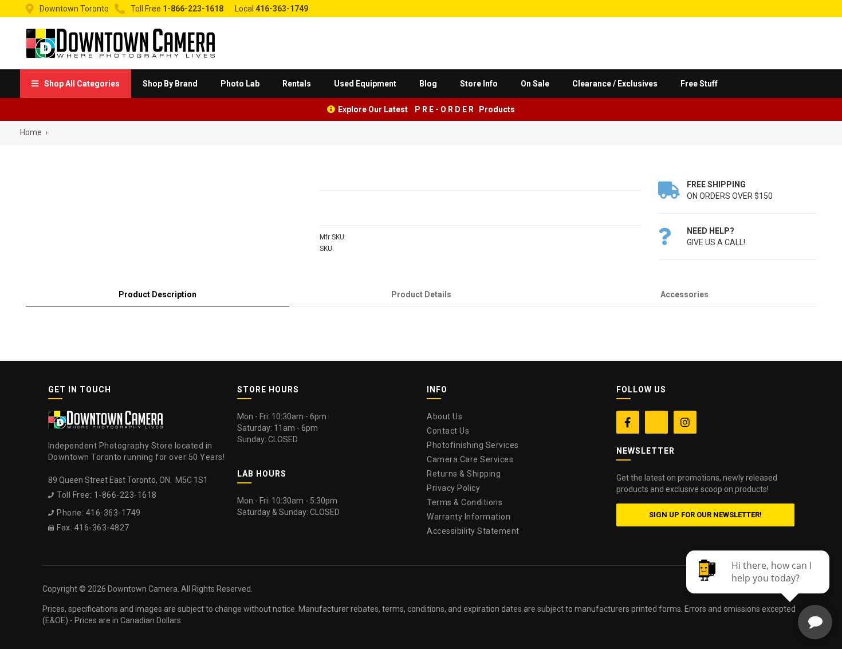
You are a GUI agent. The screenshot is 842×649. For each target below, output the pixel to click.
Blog (428, 83)
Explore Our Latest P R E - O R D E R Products (426, 109)
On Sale (535, 83)
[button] (75, 83)
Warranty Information (468, 516)
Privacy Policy (453, 488)
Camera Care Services (470, 459)
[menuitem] (75, 83)
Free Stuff (699, 83)
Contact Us (448, 430)
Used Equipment (365, 83)
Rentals (296, 83)
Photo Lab (240, 83)
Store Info (479, 83)
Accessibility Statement (473, 531)
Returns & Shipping (464, 473)
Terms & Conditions (464, 502)
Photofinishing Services (473, 445)
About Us (444, 416)
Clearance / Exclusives (615, 83)
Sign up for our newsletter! (705, 514)
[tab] (157, 294)
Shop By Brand (170, 83)
